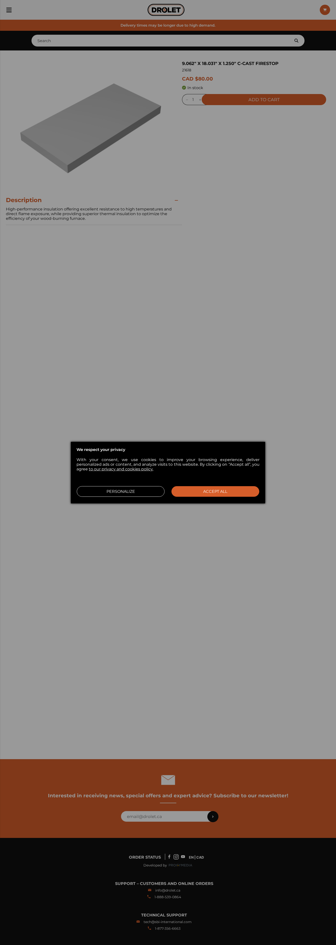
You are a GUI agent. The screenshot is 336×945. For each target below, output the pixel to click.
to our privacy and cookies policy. (121, 469)
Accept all (215, 491)
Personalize (121, 491)
